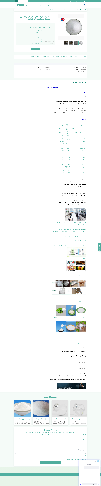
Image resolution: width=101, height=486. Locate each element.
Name (84, 439)
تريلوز (74, 317)
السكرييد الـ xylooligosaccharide (60, 317)
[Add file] (98, 484)
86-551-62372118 (81, 1)
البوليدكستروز (71, 333)
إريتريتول (83, 333)
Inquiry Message (82, 444)
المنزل (85, 9)
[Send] (80, 484)
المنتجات (79, 9)
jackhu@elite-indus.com (72, 1)
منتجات (45, 5)
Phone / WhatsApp (46, 434)
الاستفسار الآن (20, 5)
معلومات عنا (39, 5)
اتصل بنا (34, 5)
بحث (16, 1)
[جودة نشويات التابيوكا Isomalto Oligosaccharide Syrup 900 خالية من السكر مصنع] (78, 408)
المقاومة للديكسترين (60, 333)
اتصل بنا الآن (79, 423)
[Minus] (80, 461)
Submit (50, 462)
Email (84, 434)
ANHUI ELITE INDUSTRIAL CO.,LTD (57, 474)
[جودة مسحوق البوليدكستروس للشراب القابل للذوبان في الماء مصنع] (60, 408)
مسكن (49, 5)
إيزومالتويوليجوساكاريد (82, 317)
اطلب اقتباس (28, 5)
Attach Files (83, 455)
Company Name (46, 439)
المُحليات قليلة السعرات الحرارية (70, 9)
